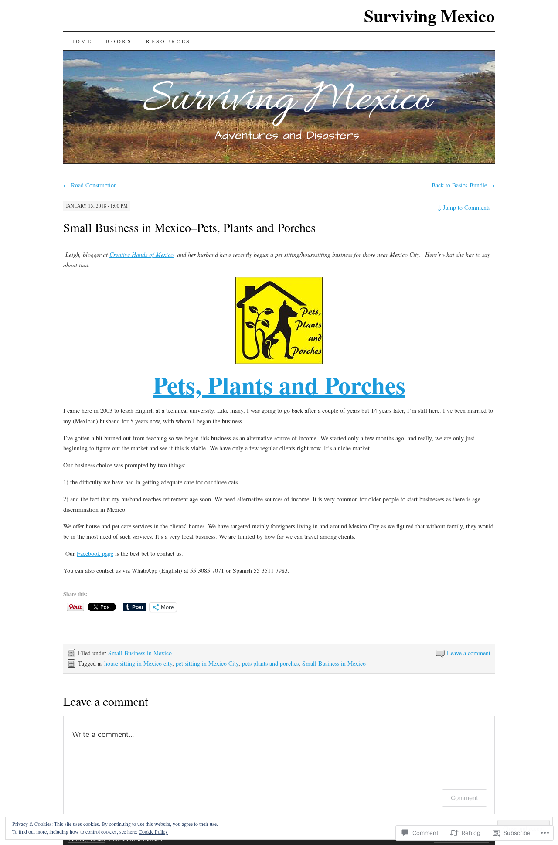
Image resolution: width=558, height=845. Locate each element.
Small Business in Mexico (140, 653)
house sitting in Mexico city (138, 663)
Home (81, 40)
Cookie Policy (153, 831)
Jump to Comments (463, 207)
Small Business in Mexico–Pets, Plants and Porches (189, 227)
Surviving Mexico (429, 15)
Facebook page (95, 553)
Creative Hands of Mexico (141, 254)
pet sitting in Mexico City (207, 663)
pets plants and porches (270, 663)
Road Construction (90, 185)
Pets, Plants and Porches (279, 384)
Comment (464, 797)
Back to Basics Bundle (463, 185)
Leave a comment (468, 653)
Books (119, 40)
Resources (168, 40)
